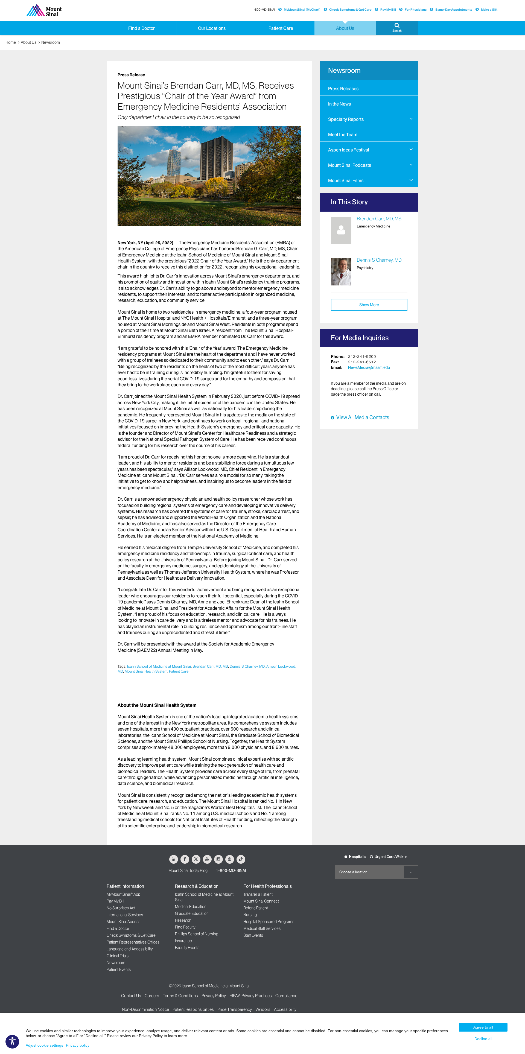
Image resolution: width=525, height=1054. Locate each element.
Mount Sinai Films (345, 180)
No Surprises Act (121, 908)
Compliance (286, 995)
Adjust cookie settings (44, 1045)
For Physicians (416, 9)
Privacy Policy (214, 995)
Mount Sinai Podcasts (349, 165)
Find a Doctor (118, 928)
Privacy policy (77, 1045)
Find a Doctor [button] (141, 28)
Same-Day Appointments (453, 9)
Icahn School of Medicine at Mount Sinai (159, 666)
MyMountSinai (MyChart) (302, 9)
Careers (152, 995)
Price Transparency (234, 1009)
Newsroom (50, 42)
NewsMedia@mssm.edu (369, 367)
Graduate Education (192, 913)
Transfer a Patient (258, 894)
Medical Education (190, 906)
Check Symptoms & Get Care (350, 9)
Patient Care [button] (281, 28)
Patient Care (178, 671)
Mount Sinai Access (123, 921)
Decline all (483, 1039)
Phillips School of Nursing (196, 934)
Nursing (250, 914)
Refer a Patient (255, 908)
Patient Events (119, 969)
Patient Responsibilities (193, 1009)
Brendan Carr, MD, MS (210, 666)
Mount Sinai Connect (261, 901)
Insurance (183, 940)
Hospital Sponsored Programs (268, 921)
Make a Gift (489, 9)
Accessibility (285, 1009)
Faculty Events (187, 947)
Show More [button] (369, 304)
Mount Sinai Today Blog (188, 870)
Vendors (262, 1009)
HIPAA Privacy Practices (250, 995)
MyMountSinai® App (123, 894)
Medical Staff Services (262, 928)
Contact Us (131, 995)
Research (183, 920)
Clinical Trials (118, 955)
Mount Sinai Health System (146, 671)
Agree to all (483, 1027)
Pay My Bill (388, 9)
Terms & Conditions (180, 995)
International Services (125, 914)
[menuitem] (369, 87)
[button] (397, 28)
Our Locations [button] (212, 28)
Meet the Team (342, 134)
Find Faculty (185, 927)
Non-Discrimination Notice (145, 1009)
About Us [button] (345, 28)
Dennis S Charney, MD (247, 666)
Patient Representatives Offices (133, 942)
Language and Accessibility (130, 949)
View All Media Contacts (362, 417)
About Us (28, 42)
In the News (339, 104)
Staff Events (253, 935)
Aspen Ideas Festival (348, 150)
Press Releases (343, 88)
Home (10, 42)
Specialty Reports (346, 119)
